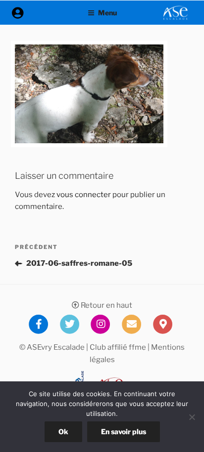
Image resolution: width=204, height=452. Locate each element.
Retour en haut (105, 305)
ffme (137, 347)
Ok (63, 431)
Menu (107, 12)
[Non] (192, 417)
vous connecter (83, 194)
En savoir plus (123, 431)
